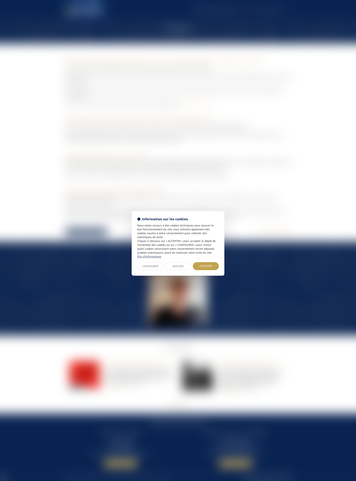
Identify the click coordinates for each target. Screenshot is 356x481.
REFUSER (178, 266)
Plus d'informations (149, 256)
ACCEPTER (206, 266)
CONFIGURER (150, 266)
